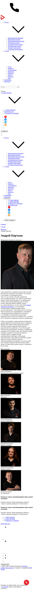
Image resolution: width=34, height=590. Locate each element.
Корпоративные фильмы (15, 38)
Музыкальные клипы (14, 46)
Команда (10, 68)
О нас (10, 67)
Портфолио (7, 80)
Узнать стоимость (10, 220)
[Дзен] (5, 128)
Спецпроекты (12, 70)
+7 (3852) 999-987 (6, 93)
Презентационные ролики (16, 41)
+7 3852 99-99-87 (9, 517)
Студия (6, 51)
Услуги (6, 22)
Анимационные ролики (15, 44)
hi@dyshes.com (9, 111)
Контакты (7, 81)
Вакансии (11, 71)
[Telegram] (5, 122)
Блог (9, 78)
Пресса (10, 75)
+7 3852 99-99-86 (9, 519)
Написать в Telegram (12, 113)
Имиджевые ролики (14, 39)
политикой (5, 587)
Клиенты (11, 73)
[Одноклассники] (5, 125)
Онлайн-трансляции (14, 48)
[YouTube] (5, 117)
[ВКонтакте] (5, 120)
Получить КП (5, 564)
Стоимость (4, 131)
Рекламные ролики (14, 43)
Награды (10, 76)
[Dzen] (5, 561)
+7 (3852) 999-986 (9, 110)
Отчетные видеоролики (15, 49)
